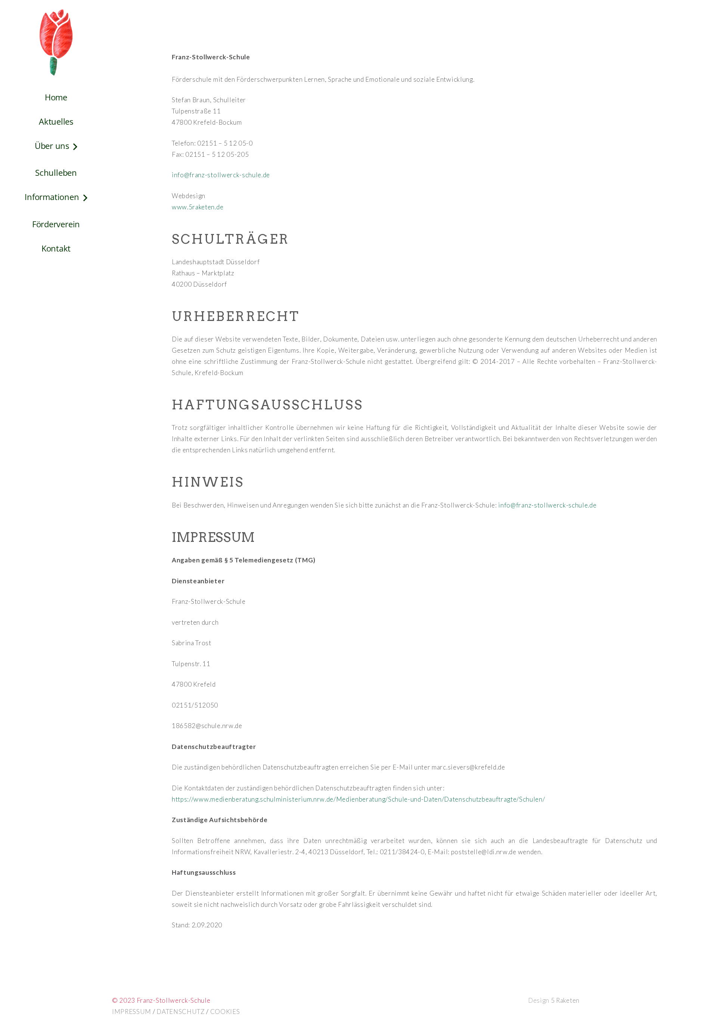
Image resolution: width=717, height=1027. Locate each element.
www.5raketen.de (197, 207)
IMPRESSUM (132, 1011)
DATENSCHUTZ (180, 1011)
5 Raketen (565, 1000)
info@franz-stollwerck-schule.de (221, 175)
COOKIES (225, 1011)
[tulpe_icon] (56, 42)
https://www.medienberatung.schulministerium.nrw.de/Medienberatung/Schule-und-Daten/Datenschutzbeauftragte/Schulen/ (358, 799)
